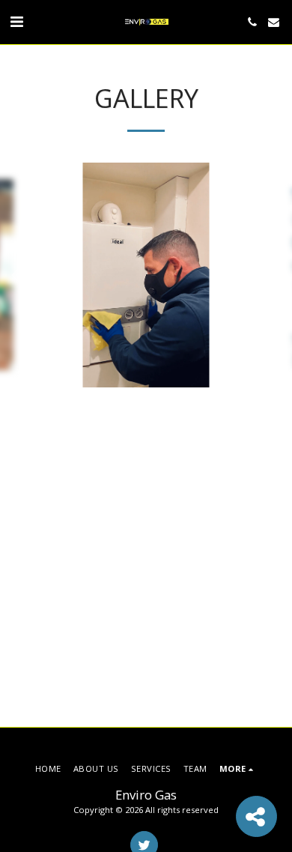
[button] (16, 21)
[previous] (22, 275)
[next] (269, 275)
